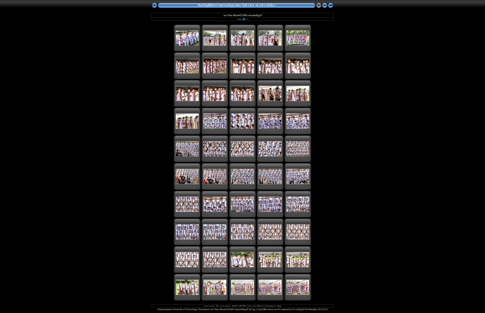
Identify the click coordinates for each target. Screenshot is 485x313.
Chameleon (270, 306)
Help (279, 306)
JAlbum (260, 306)
